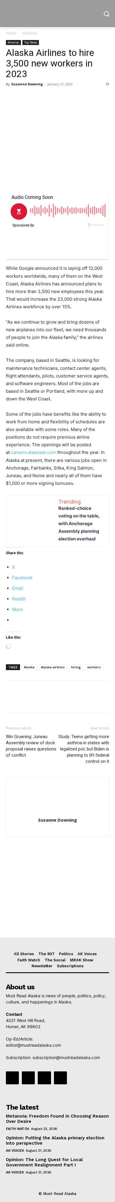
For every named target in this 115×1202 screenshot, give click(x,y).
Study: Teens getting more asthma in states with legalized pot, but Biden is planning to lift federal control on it (83, 749)
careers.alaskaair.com (33, 452)
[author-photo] (57, 811)
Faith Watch (17, 1129)
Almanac (30, 33)
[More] (66, 97)
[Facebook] (12, 97)
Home (11, 33)
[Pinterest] (39, 97)
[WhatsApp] (52, 97)
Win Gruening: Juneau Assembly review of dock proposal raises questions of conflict (31, 746)
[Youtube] (60, 1077)
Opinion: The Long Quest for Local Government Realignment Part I (44, 1162)
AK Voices (15, 1150)
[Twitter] (25, 97)
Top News (30, 42)
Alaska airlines (53, 667)
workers (94, 667)
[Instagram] (28, 1077)
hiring (76, 667)
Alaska (29, 667)
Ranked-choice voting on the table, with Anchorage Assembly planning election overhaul (79, 523)
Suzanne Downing (27, 84)
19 (107, 84)
